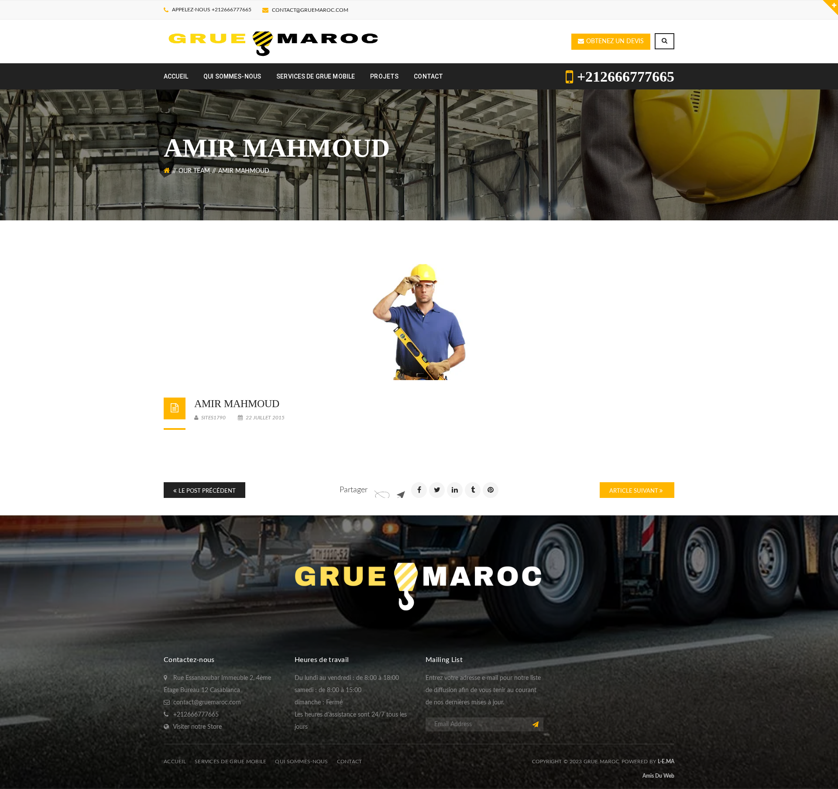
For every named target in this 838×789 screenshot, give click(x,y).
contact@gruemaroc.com (310, 10)
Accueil (175, 761)
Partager (353, 490)
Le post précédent (207, 491)
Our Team (194, 171)
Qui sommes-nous (301, 761)
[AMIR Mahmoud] (419, 322)
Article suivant (634, 491)
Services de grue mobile (230, 761)
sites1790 (213, 417)
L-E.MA (666, 761)
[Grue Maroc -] (273, 41)
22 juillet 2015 (264, 417)
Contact (349, 761)
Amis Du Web (658, 776)
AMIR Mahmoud (236, 403)
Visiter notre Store (197, 727)
